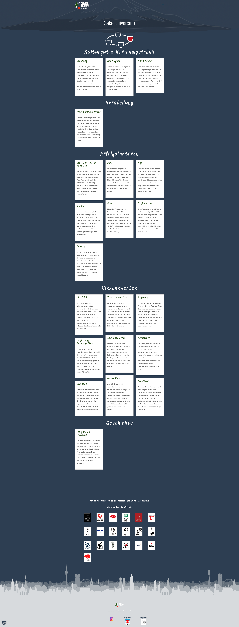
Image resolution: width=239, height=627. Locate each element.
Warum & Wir (94, 501)
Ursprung (82, 61)
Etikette (82, 384)
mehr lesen (80, 92)
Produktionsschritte (89, 112)
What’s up (121, 501)
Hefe (110, 203)
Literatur (143, 381)
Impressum (111, 611)
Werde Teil (112, 501)
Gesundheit (114, 378)
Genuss (103, 501)
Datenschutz (120, 611)
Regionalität (145, 203)
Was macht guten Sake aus (86, 164)
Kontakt (129, 611)
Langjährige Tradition (83, 433)
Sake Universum (143, 501)
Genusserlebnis (116, 338)
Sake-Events (131, 501)
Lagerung (143, 297)
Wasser (80, 206)
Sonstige (82, 246)
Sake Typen (114, 61)
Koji (140, 163)
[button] (4, 623)
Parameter (144, 338)
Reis (109, 163)
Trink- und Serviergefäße (85, 342)
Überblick (82, 297)
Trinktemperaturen (118, 297)
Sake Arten (145, 61)
